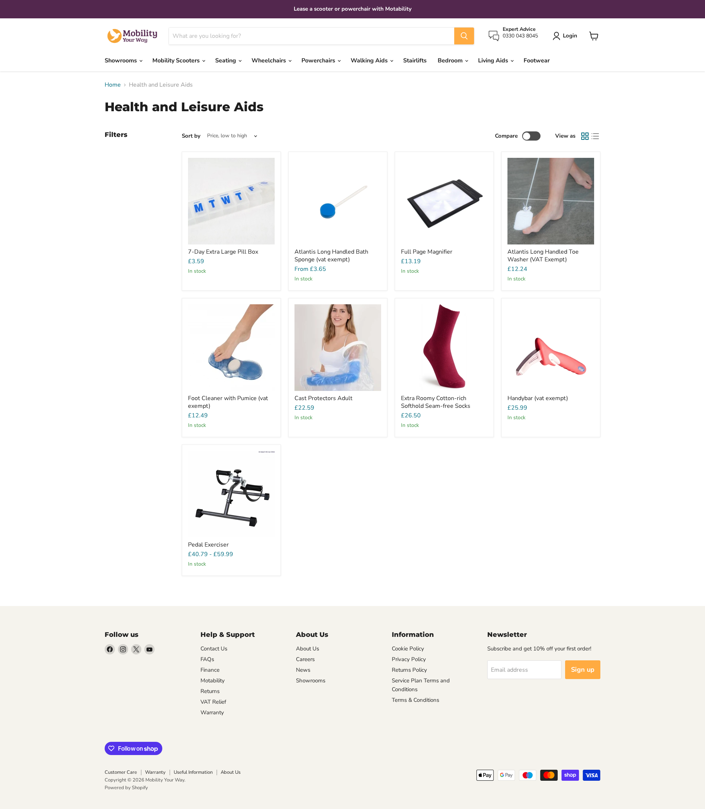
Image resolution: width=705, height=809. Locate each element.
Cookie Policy (408, 648)
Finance (210, 670)
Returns (210, 691)
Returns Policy (409, 670)
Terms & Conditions (415, 700)
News (303, 670)
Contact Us (213, 648)
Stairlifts (415, 61)
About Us (307, 648)
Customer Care (121, 772)
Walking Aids (370, 61)
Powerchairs (319, 61)
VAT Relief (213, 701)
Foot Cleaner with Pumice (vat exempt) (228, 402)
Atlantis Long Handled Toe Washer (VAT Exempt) (543, 256)
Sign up (582, 669)
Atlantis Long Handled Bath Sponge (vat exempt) (331, 256)
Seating (226, 61)
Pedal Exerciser (208, 545)
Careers (305, 659)
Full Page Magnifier (426, 252)
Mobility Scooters (176, 61)
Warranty (212, 712)
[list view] (595, 136)
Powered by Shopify (126, 787)
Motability (212, 680)
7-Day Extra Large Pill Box (223, 252)
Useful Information (193, 772)
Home (113, 84)
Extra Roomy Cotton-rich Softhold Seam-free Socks (435, 402)
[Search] (464, 36)
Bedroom (451, 61)
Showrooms (121, 61)
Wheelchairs (270, 61)
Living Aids (494, 61)
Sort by (191, 136)
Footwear (537, 61)
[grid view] (585, 136)
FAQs (207, 659)
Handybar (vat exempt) (537, 398)
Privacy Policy (409, 659)
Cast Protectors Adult (323, 398)
